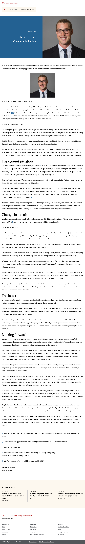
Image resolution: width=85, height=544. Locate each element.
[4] (31, 197)
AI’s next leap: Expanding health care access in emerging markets (70, 494)
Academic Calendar (63, 527)
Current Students (6, 529)
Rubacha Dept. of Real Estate (37, 535)
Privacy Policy (33, 542)
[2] (13, 113)
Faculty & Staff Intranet (63, 532)
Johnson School (34, 532)
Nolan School (33, 529)
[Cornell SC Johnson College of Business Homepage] (42, 516)
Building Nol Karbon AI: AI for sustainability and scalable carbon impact (13, 495)
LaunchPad (61, 535)
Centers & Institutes (12, 9)
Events (60, 529)
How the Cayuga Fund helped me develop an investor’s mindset (41, 494)
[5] (12, 222)
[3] (40, 166)
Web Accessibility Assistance (46, 542)
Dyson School (33, 527)
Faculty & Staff (5, 532)
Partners (4, 535)
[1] (11, 113)
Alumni (3, 527)
